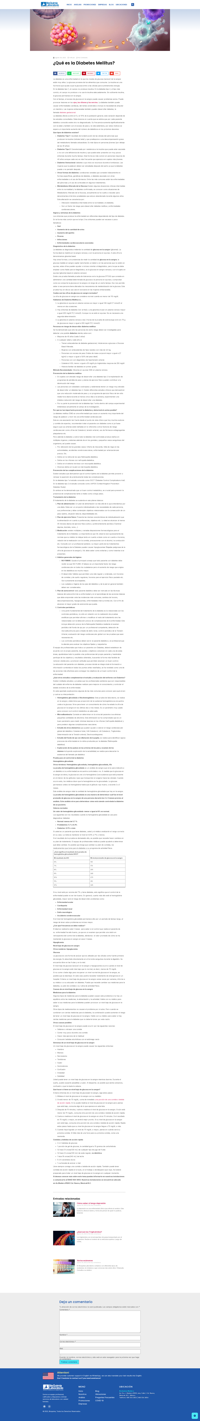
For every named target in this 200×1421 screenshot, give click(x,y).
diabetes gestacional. (68, 112)
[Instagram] (49, 1406)
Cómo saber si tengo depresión (91, 1203)
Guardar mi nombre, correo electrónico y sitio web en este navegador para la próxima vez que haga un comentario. (99, 1358)
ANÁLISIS (77, 5)
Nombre (63, 1335)
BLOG (111, 5)
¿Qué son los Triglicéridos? (89, 1232)
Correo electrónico (67, 1341)
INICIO (69, 5)
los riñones (82, 102)
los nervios (93, 102)
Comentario (64, 1309)
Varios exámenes (85, 1260)
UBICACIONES (121, 5)
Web (61, 1348)
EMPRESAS (102, 5)
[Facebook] (44, 1406)
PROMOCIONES (90, 5)
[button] (132, 4)
